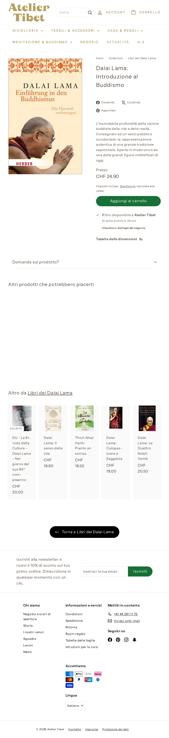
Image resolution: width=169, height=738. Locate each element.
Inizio (100, 58)
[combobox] (75, 12)
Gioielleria (26, 30)
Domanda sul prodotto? (35, 262)
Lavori (28, 645)
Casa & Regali (124, 30)
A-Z (141, 42)
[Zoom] (45, 116)
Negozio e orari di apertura (37, 616)
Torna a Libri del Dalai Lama (87, 532)
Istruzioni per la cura (82, 647)
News (27, 652)
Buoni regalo (76, 634)
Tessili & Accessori (73, 30)
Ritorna (71, 627)
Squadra (29, 639)
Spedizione (128, 186)
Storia (28, 625)
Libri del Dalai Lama (142, 58)
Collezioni (116, 58)
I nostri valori (33, 632)
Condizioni (74, 614)
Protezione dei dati (115, 729)
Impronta (91, 729)
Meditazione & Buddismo (40, 42)
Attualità (118, 42)
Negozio (89, 42)
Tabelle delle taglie (80, 640)
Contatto (74, 729)
